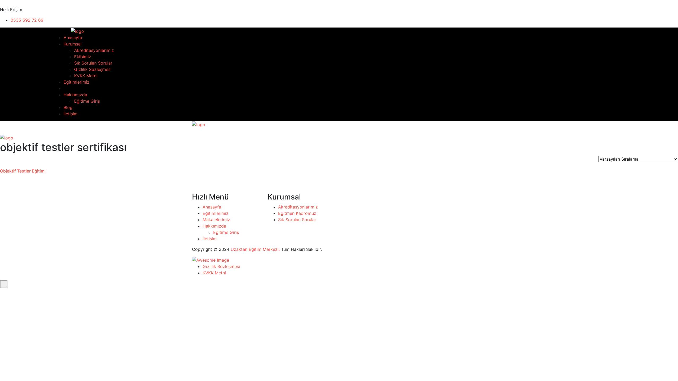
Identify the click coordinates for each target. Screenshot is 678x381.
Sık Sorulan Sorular (93, 63)
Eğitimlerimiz (77, 82)
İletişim (71, 113)
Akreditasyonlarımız (94, 50)
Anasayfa (73, 37)
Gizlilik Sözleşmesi (92, 69)
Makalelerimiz (216, 219)
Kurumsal (73, 44)
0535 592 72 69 (27, 20)
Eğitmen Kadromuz (297, 213)
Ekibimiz (82, 56)
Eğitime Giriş (87, 101)
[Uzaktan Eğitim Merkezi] (68, 30)
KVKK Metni (85, 75)
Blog (68, 107)
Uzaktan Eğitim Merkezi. (255, 249)
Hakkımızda (75, 94)
